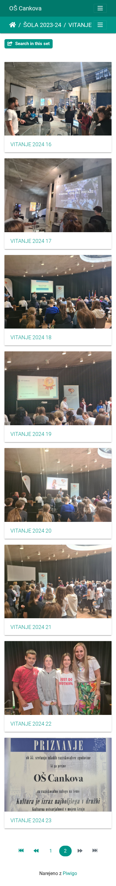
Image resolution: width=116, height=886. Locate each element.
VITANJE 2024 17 (30, 241)
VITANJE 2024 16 (30, 144)
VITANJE (80, 24)
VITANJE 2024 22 (30, 724)
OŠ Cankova (25, 8)
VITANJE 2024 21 (30, 627)
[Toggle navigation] (100, 8)
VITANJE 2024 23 (30, 820)
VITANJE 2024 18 (30, 337)
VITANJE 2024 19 (30, 434)
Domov (12, 24)
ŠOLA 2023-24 (42, 24)
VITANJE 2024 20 (30, 531)
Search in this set (32, 43)
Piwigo (70, 873)
